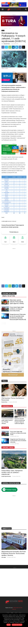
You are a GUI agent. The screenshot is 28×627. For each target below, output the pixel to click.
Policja (5, 428)
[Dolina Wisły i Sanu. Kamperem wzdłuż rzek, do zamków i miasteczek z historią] (14, 460)
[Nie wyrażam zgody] (26, 620)
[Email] (23, 47)
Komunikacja (7, 406)
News (10, 28)
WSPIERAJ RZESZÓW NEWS (11, 483)
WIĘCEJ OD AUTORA (8, 296)
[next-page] (5, 323)
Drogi (16, 416)
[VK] (20, 47)
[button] (2, 9)
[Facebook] (2, 47)
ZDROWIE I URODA (8, 447)
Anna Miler (3, 557)
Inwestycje (4, 549)
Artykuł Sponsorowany (6, 476)
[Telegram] (16, 47)
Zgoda (8, 624)
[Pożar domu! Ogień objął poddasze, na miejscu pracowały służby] (5, 309)
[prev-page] (2, 323)
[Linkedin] (13, 47)
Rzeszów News (7, 43)
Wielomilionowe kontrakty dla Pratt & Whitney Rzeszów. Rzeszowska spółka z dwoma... (13, 553)
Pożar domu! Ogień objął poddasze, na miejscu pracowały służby (17, 308)
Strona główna (4, 28)
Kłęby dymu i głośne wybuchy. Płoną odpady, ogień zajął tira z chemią (17, 301)
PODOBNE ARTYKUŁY (9, 293)
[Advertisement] (14, 263)
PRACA (4, 381)
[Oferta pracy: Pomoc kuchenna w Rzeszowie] (14, 390)
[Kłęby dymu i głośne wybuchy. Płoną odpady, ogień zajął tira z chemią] (5, 301)
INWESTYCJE (6, 528)
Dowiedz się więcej (17, 624)
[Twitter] (6, 47)
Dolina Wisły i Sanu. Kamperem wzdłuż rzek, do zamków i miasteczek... (12, 472)
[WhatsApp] (9, 47)
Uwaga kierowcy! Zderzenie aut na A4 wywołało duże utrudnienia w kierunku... (18, 441)
